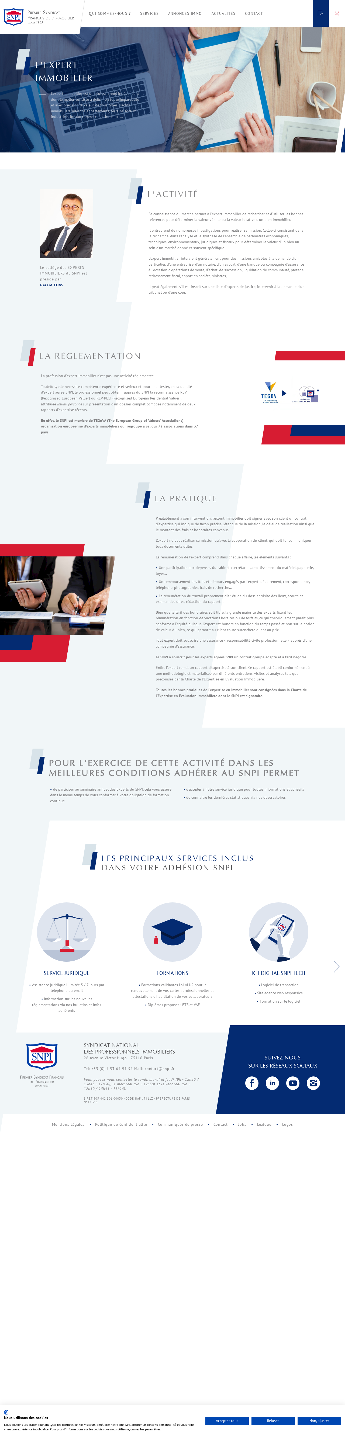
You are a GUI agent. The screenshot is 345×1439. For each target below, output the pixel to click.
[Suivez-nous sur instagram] (313, 1083)
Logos (287, 1124)
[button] (336, 963)
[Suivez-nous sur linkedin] (272, 1083)
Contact (220, 1124)
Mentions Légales (68, 1124)
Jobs (242, 1124)
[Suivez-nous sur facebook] (252, 1083)
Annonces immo (185, 13)
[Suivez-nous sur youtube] (293, 1083)
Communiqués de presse (180, 1124)
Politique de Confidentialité (121, 1124)
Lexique (264, 1124)
